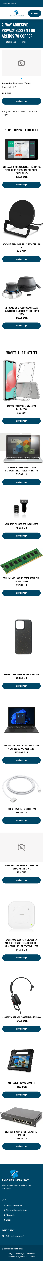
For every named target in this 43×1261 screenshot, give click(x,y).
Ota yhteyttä (20, 1253)
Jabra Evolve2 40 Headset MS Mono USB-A (21, 1017)
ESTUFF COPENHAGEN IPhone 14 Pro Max (21, 674)
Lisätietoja (21, 101)
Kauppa (34, 13)
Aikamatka (10, 1215)
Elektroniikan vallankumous (18, 1210)
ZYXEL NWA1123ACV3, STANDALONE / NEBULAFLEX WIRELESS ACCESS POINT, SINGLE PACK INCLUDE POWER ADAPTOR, (22, 943)
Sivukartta (30, 1256)
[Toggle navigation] (5, 13)
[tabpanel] (21, 63)
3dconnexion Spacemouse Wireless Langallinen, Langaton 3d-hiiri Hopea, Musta (21, 311)
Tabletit (22, 42)
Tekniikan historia (14, 1205)
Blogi (8, 1220)
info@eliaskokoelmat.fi (10, 3)
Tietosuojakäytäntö (16, 1256)
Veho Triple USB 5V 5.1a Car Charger (21, 524)
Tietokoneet (10, 42)
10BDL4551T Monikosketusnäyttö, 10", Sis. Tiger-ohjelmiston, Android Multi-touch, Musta (21, 170)
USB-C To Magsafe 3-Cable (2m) (21, 808)
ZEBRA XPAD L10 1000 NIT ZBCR (21, 1083)
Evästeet (31, 1253)
